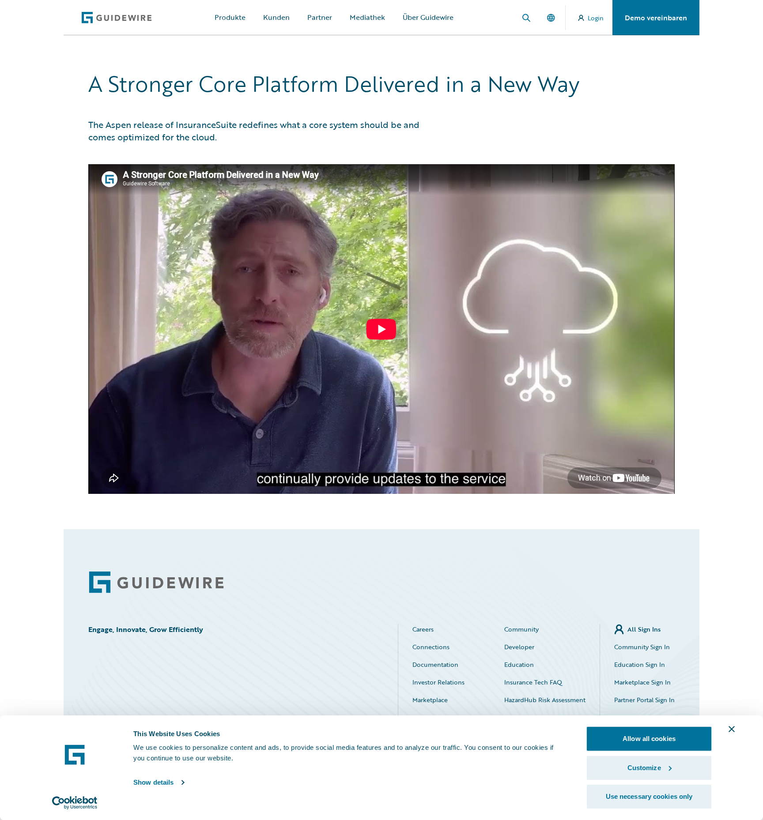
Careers (423, 629)
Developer (519, 646)
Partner (319, 17)
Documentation (435, 664)
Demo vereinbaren (656, 17)
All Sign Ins (644, 629)
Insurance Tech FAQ (533, 682)
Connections (430, 646)
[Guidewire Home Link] (156, 582)
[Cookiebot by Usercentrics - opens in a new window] (74, 802)
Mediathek (367, 17)
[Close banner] (732, 729)
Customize (644, 767)
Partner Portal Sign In (644, 699)
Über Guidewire (428, 17)
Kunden (276, 17)
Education (519, 664)
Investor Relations (438, 682)
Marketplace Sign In (642, 682)
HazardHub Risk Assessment (544, 699)
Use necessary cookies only (649, 796)
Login (596, 18)
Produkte (230, 17)
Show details (153, 782)
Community (521, 629)
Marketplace (430, 699)
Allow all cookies (649, 738)
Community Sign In (642, 646)
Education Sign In (639, 664)
